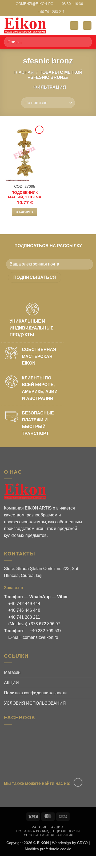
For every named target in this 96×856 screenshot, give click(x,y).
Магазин (12, 672)
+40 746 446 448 (23, 610)
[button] (74, 25)
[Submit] (86, 42)
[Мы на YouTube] (78, 782)
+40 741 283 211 (23, 617)
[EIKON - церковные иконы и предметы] (30, 25)
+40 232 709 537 (45, 630)
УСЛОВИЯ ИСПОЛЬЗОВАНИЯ (35, 703)
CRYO (82, 843)
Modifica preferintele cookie (48, 849)
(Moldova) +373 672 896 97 (33, 624)
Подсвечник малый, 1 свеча (24, 195)
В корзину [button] (25, 211)
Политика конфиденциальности (35, 693)
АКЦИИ (11, 682)
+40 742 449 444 (23, 603)
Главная (24, 72)
